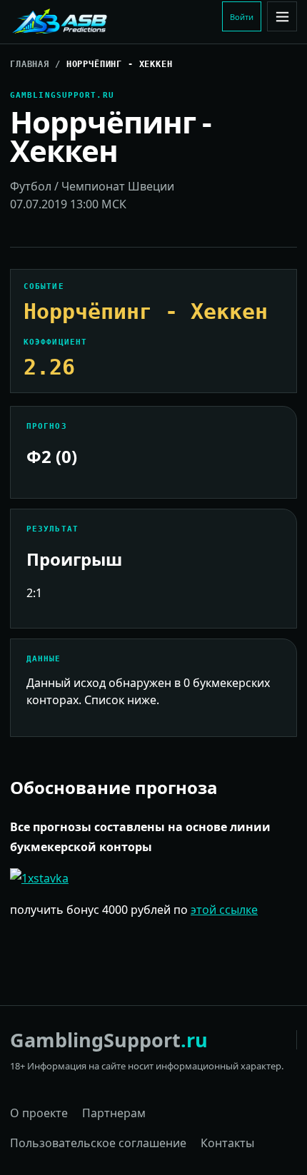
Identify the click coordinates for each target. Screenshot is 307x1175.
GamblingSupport (109, 1039)
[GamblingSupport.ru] (106, 22)
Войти (241, 16)
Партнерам (114, 1113)
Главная (29, 64)
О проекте (39, 1113)
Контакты (227, 1143)
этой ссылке (224, 909)
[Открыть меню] (282, 16)
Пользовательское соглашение (98, 1143)
